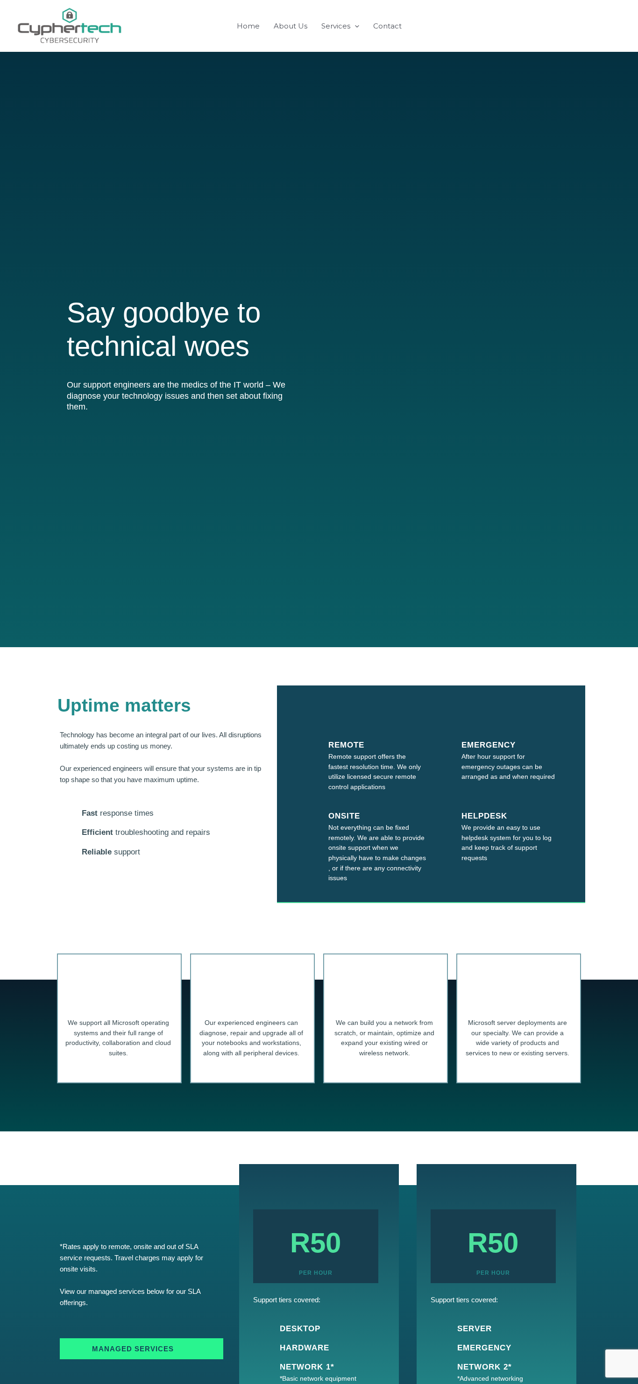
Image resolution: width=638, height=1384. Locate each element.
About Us (290, 25)
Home (248, 25)
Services (335, 25)
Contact (387, 25)
